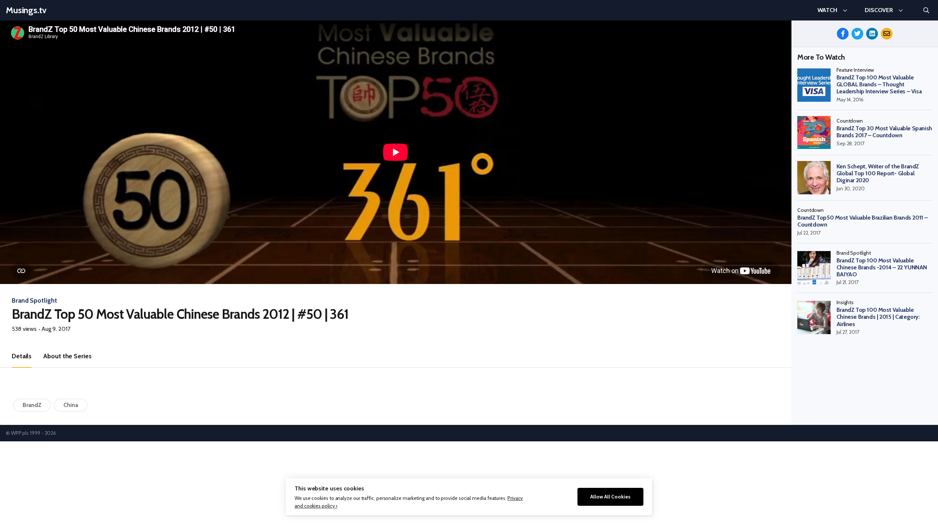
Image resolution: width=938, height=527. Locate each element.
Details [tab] (22, 356)
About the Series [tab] (67, 356)
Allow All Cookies (610, 497)
